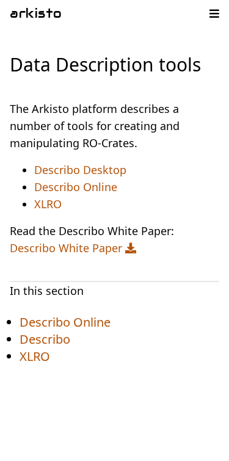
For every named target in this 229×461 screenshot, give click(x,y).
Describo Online (75, 187)
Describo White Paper (67, 248)
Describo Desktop (80, 169)
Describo (45, 339)
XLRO (48, 204)
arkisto (36, 13)
